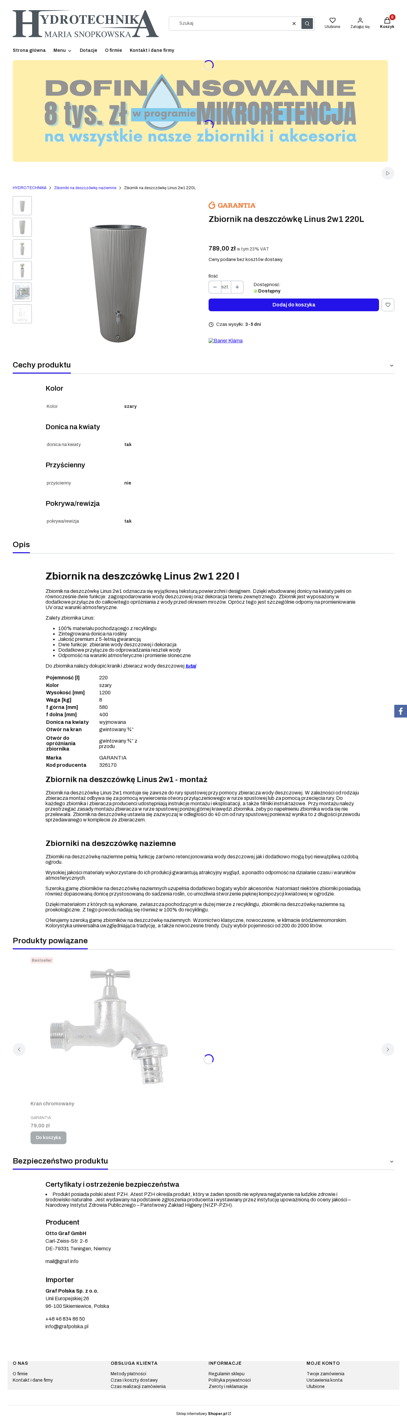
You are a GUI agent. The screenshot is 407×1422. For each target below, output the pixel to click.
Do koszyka (48, 1137)
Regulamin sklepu (227, 1373)
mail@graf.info (62, 1261)
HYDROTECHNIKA (29, 188)
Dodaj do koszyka (293, 304)
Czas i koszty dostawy (134, 1380)
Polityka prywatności (230, 1380)
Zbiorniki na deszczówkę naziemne (85, 188)
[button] (307, 23)
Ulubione (316, 1386)
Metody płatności (128, 1373)
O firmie (20, 1373)
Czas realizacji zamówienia (138, 1386)
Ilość (213, 276)
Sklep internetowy (201, 1414)
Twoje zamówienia (325, 1373)
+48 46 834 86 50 (65, 1319)
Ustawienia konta (324, 1380)
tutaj (190, 666)
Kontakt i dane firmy (33, 1380)
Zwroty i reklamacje (228, 1386)
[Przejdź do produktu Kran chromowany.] (110, 1026)
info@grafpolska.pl (66, 1326)
